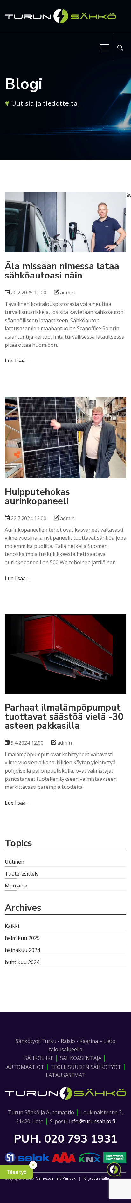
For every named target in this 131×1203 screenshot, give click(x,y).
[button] (16, 1172)
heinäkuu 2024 (22, 950)
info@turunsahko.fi (92, 1121)
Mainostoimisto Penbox (56, 1178)
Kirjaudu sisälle (96, 1178)
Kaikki (12, 926)
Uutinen (14, 861)
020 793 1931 (80, 1138)
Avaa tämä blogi (65, 217)
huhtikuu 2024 (22, 962)
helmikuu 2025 (22, 937)
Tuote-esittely (21, 873)
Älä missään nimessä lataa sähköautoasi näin (65, 205)
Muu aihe (16, 885)
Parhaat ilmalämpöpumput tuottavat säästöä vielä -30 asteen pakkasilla (66, 634)
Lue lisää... (17, 360)
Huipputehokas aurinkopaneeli (65, 417)
